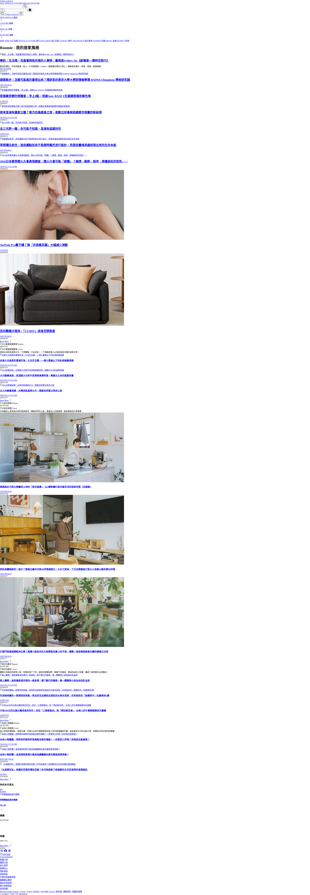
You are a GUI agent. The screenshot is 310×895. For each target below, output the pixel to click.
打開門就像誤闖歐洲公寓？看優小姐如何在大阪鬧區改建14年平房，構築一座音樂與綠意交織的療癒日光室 (54, 651)
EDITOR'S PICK (7, 759)
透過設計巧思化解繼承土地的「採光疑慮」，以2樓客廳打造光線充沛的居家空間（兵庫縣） (46, 487)
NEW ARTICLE (7, 3)
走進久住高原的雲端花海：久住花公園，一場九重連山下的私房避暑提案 (37, 360)
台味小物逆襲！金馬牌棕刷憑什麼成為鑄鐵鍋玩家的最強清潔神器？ (34, 754)
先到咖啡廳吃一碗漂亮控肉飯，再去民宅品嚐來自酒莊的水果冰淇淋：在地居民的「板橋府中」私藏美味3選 (54, 695)
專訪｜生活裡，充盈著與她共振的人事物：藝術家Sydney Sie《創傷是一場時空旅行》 (54, 60)
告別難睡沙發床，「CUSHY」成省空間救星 (27, 331)
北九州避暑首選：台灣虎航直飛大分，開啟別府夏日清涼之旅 (31, 390)
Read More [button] (4, 846)
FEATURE (35, 3)
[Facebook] (6, 852)
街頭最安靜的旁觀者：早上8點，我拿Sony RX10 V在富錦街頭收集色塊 (45, 96)
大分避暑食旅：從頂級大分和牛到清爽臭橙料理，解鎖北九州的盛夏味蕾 (37, 375)
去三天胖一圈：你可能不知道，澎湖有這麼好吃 (30, 128)
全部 (2, 41)
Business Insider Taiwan (9, 892)
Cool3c (23, 892)
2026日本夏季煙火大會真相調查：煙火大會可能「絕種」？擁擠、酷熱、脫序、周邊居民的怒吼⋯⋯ (64, 161)
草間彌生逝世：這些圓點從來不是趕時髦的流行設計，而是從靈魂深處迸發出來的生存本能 (58, 145)
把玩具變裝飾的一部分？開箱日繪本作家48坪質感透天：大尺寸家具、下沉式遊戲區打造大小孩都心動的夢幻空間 (57, 569)
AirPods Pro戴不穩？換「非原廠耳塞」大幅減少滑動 (34, 245)
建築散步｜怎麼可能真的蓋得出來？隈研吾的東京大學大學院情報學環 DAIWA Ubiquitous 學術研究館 (65, 79)
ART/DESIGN (6, 85)
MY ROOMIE (5, 69)
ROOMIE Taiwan (48, 892)
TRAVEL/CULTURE (8, 118)
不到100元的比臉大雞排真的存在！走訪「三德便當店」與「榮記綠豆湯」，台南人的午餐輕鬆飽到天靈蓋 (53, 710)
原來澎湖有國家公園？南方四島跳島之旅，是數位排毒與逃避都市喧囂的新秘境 (51, 112)
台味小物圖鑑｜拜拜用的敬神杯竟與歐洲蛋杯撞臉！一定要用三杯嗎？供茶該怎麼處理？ (45, 739)
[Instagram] (2, 852)
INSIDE (36, 892)
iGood (29, 892)
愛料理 (59, 892)
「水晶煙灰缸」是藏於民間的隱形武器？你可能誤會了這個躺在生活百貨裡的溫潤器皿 (43, 769)
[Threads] (9, 852)
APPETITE (4, 134)
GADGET (4, 101)
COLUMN (18, 3)
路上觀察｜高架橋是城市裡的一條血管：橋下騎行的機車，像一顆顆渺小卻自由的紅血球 (45, 680)
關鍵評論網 (77, 892)
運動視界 (67, 892)
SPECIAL (27, 3)
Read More (4, 341)
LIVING (3, 774)
